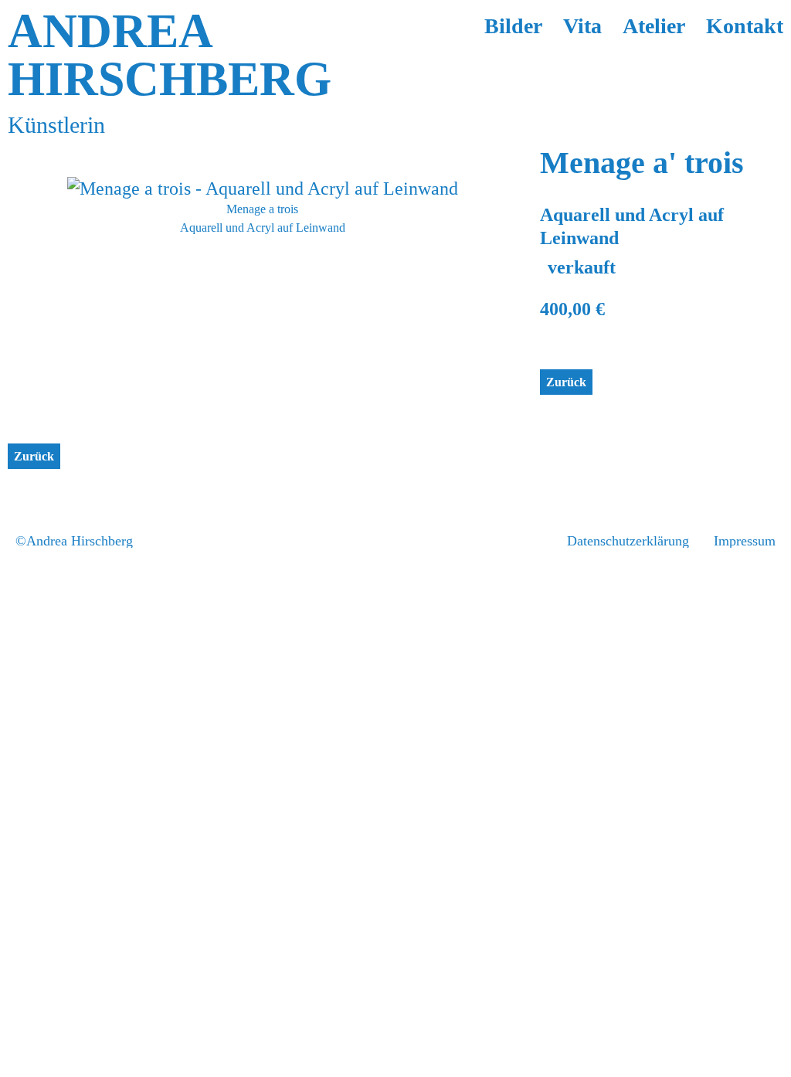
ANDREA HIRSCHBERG (169, 55)
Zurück (566, 382)
